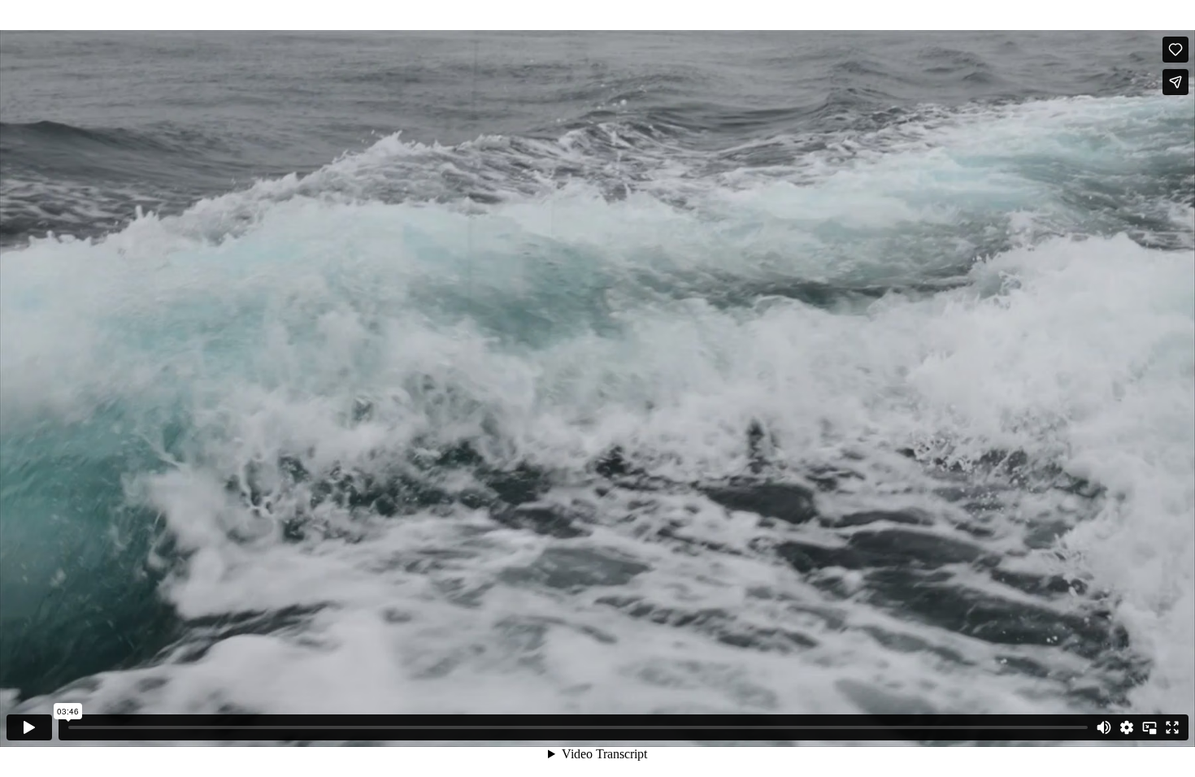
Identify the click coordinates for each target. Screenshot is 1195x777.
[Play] (29, 727)
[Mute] (1104, 727)
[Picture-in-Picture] (1149, 727)
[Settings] (1126, 727)
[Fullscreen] (1172, 727)
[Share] (1175, 82)
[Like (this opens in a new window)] (1175, 50)
